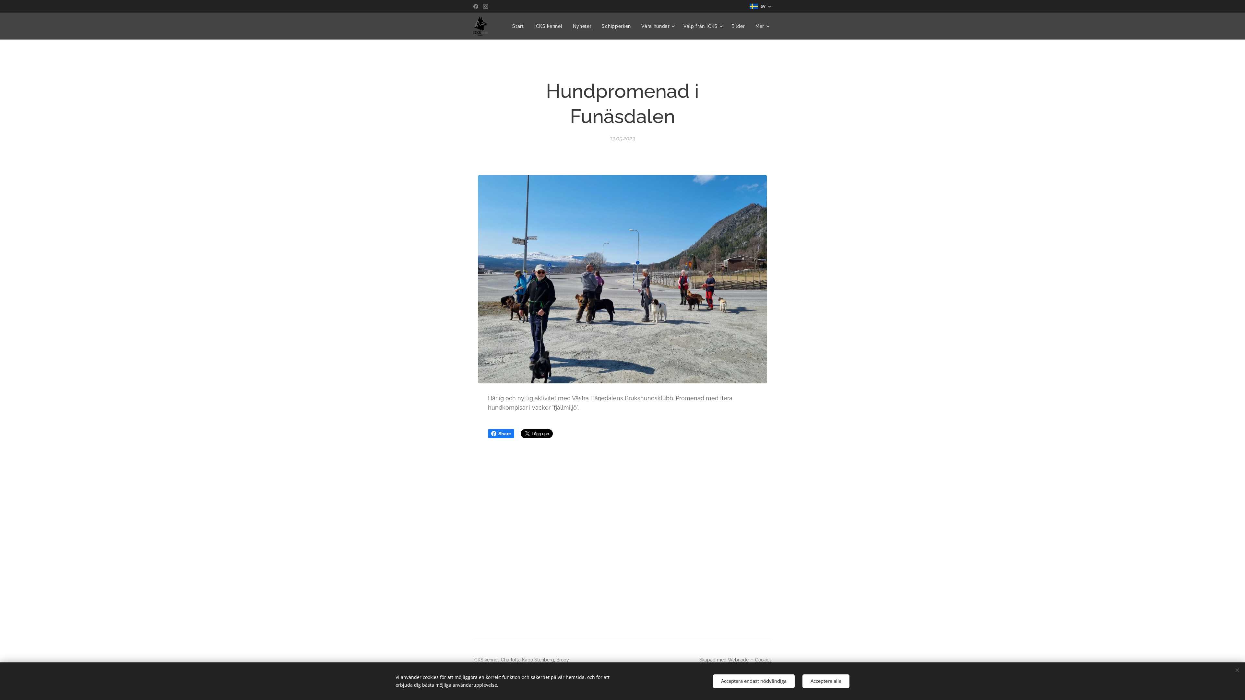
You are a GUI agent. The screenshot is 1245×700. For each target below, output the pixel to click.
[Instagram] (485, 6)
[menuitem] (520, 26)
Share (504, 433)
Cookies (763, 659)
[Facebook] (476, 6)
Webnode (738, 659)
